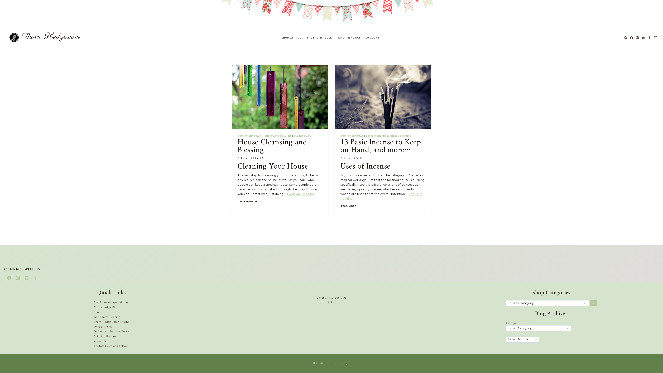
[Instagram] (637, 38)
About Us (100, 341)
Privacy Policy (103, 326)
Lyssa (244, 158)
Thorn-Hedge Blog (106, 307)
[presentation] (280, 97)
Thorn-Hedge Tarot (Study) (111, 321)
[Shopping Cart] (656, 37)
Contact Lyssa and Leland (111, 346)
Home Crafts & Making (277, 136)
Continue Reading (300, 194)
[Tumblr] (649, 38)
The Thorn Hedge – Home (111, 302)
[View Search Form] (625, 37)
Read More (247, 201)
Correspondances (377, 136)
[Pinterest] (643, 38)
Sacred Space (302, 136)
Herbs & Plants (401, 136)
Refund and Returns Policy (111, 331)
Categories (513, 323)
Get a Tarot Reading (107, 317)
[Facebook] (631, 38)
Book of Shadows (249, 136)
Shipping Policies (105, 336)
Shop (97, 312)
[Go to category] (593, 303)
